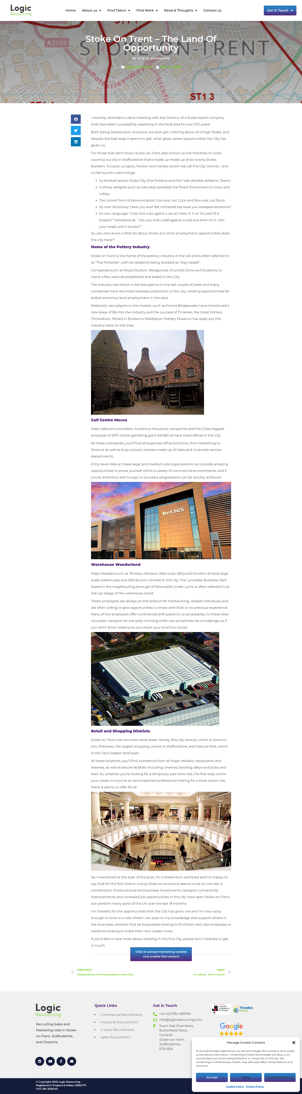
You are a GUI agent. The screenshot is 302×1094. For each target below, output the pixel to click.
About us (89, 10)
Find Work (145, 10)
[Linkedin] (39, 1061)
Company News (139, 67)
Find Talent (116, 10)
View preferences (279, 1077)
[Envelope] (71, 1061)
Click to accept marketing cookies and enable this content (161, 954)
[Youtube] (50, 1061)
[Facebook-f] (61, 1061)
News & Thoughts (178, 10)
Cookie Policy (235, 1086)
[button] (294, 1043)
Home (71, 10)
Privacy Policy (255, 1086)
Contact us (212, 10)
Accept (212, 1077)
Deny (246, 1077)
